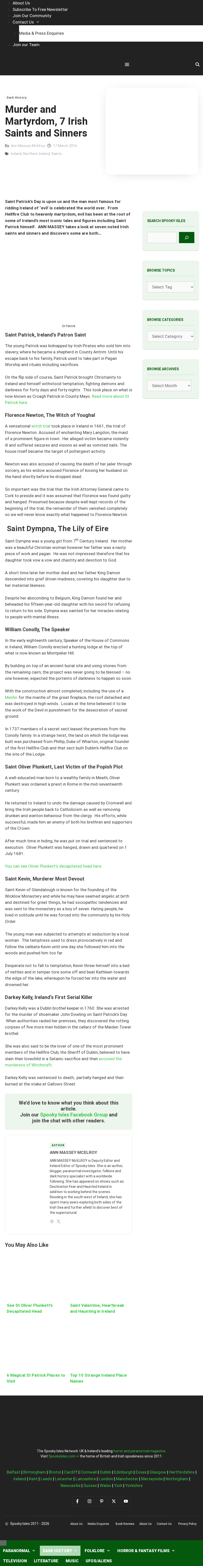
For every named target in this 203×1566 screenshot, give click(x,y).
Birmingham (34, 1472)
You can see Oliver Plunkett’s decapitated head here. (53, 866)
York (118, 1485)
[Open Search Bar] (197, 65)
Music (72, 1561)
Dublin (105, 1472)
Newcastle (70, 1485)
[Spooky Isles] (32, 64)
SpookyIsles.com (62, 1456)
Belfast (13, 1472)
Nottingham (177, 1478)
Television (15, 1561)
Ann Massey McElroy (28, 145)
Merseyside (152, 1478)
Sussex (90, 1485)
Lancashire (86, 1478)
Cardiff (70, 1472)
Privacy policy (187, 1524)
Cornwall (88, 1472)
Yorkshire (134, 1485)
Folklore (95, 1550)
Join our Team (26, 44)
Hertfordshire (182, 1472)
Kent (33, 1478)
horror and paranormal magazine (139, 1451)
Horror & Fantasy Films (143, 1550)
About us (76, 1524)
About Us (21, 2)
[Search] (187, 237)
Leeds (46, 1478)
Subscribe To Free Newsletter (40, 9)
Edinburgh (123, 1472)
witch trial (40, 426)
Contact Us (23, 22)
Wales (105, 1485)
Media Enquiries (98, 1524)
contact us (164, 1524)
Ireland (16, 153)
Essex (141, 1472)
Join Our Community (32, 15)
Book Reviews (125, 1524)
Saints (56, 153)
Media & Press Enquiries (41, 33)
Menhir (11, 697)
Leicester (64, 1478)
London (106, 1478)
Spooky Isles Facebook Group (74, 1115)
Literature (46, 1561)
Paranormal (16, 1550)
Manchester (127, 1478)
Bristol (55, 1472)
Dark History (16, 97)
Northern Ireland (36, 153)
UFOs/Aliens (99, 1561)
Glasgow (158, 1472)
